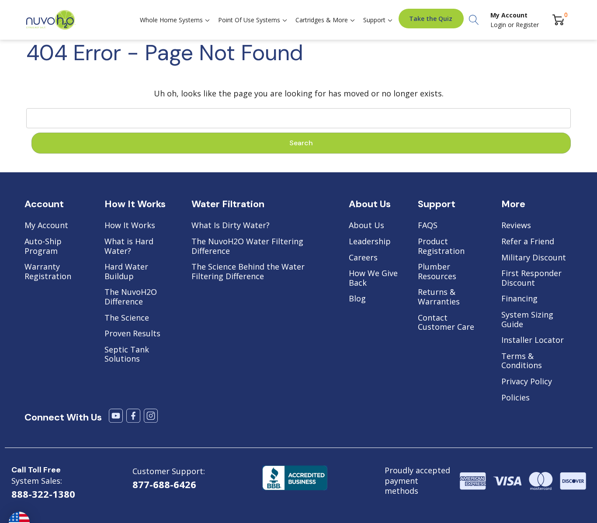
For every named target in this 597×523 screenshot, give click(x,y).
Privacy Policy (526, 381)
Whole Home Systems (171, 20)
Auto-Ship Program (43, 246)
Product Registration (441, 246)
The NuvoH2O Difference (130, 296)
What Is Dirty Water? (230, 225)
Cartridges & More (321, 20)
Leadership (370, 241)
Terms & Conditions (521, 361)
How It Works (129, 225)
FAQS (427, 225)
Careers (363, 258)
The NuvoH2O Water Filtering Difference (247, 246)
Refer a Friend (527, 241)
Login (499, 25)
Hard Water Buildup (126, 271)
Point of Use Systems (249, 20)
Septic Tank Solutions (126, 354)
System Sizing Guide (527, 319)
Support (374, 20)
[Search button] (474, 20)
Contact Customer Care (446, 322)
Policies (515, 398)
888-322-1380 (43, 493)
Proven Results (132, 333)
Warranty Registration (47, 271)
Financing (519, 299)
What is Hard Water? (128, 246)
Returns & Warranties (439, 296)
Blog (357, 299)
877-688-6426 (164, 484)
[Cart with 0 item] (558, 20)
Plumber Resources (437, 271)
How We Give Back (373, 278)
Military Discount (533, 258)
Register (527, 25)
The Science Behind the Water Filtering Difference (248, 271)
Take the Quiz (430, 18)
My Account (46, 225)
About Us (366, 225)
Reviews (516, 225)
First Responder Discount (531, 278)
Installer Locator (532, 340)
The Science (126, 318)
